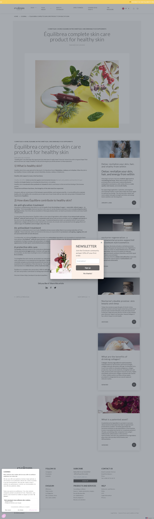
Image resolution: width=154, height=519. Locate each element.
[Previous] (6, 2)
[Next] (147, 2)
